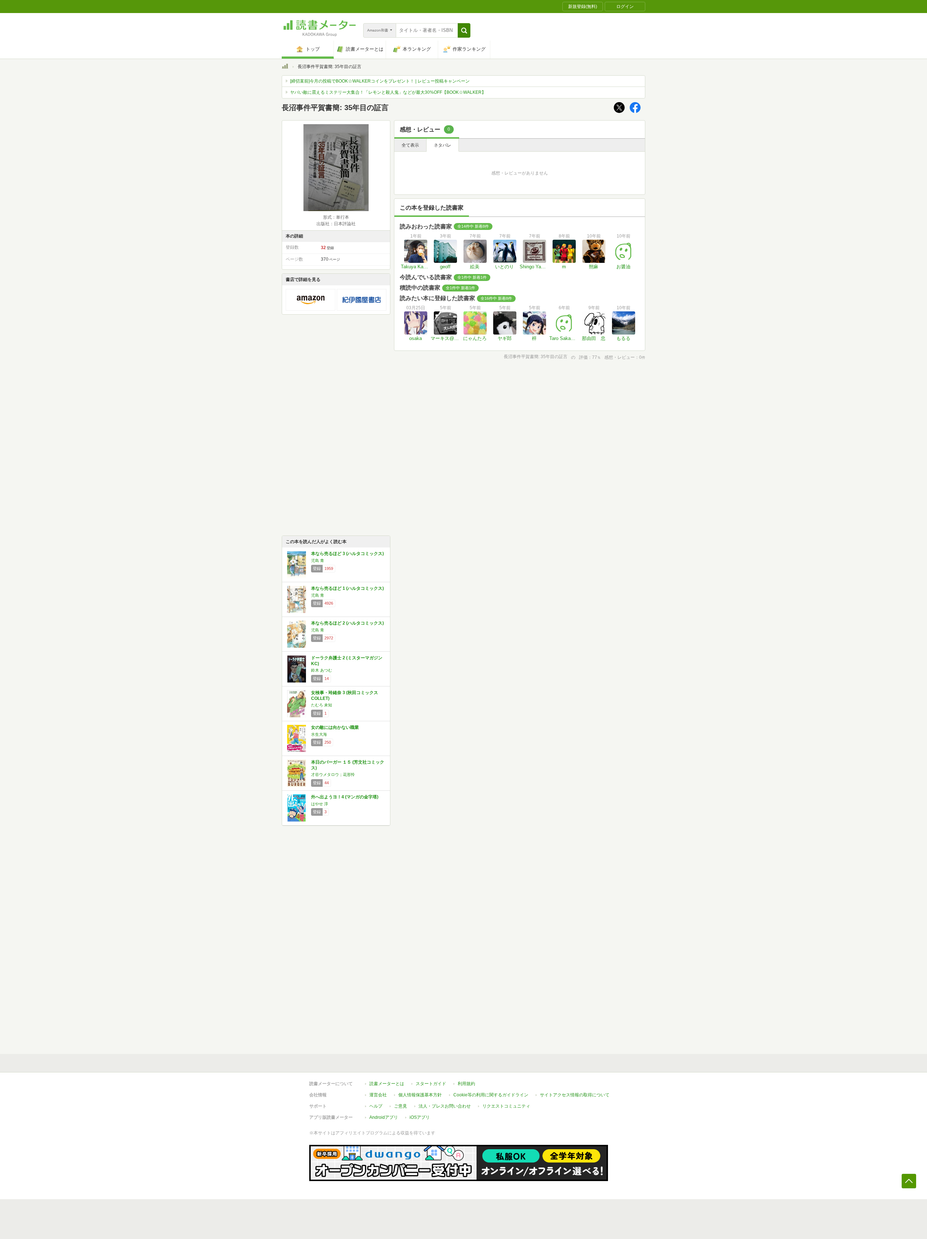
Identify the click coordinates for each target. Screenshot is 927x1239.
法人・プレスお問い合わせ (445, 1106)
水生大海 (319, 734)
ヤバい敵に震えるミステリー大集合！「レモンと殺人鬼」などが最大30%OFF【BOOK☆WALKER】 (388, 92)
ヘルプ (375, 1106)
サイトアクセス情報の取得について (574, 1095)
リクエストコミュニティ (506, 1106)
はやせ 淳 (319, 804)
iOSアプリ (420, 1117)
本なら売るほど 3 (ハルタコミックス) (347, 553)
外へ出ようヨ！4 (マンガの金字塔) (344, 796)
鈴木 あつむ (321, 670)
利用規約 (466, 1084)
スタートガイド (431, 1084)
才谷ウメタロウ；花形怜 (333, 774)
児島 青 (317, 560)
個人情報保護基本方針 (420, 1095)
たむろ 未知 (321, 705)
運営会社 (378, 1095)
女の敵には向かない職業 (335, 727)
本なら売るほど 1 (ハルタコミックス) (347, 588)
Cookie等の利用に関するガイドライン (490, 1095)
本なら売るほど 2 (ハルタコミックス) (347, 623)
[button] (464, 30)
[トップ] (285, 67)
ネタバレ (442, 145)
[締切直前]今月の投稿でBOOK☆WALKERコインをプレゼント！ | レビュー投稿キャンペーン (380, 81)
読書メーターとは (386, 1084)
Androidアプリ (383, 1117)
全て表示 (410, 145)
